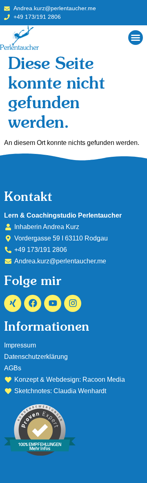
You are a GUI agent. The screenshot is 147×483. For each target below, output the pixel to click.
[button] (135, 37)
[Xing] (12, 303)
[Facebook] (32, 303)
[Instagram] (72, 303)
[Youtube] (52, 303)
